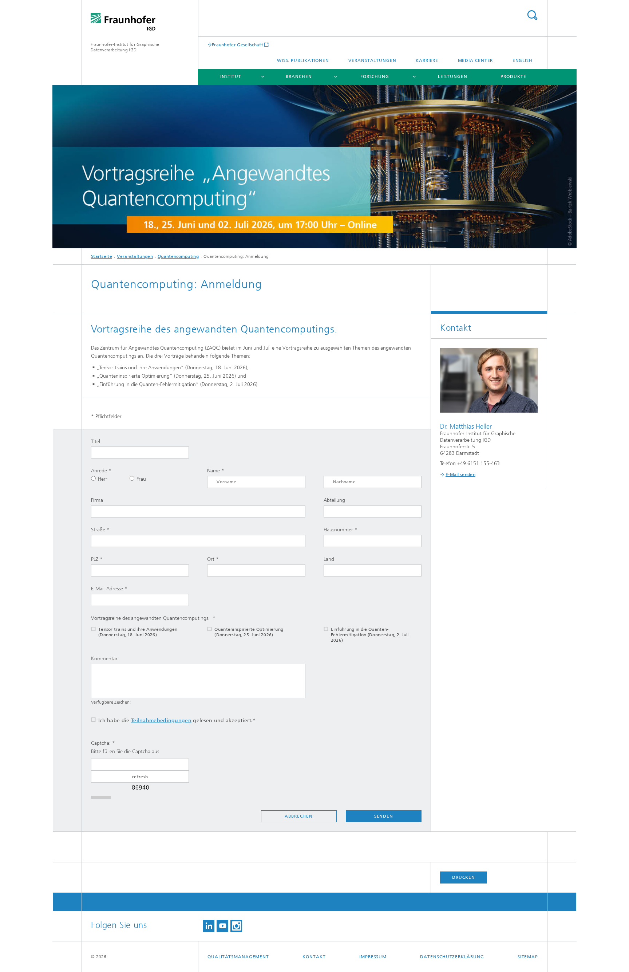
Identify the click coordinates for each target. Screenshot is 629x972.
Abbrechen (299, 816)
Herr (102, 479)
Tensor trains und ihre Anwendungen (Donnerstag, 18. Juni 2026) (137, 632)
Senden (383, 816)
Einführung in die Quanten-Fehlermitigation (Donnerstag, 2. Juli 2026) (370, 635)
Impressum (373, 956)
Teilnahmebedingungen (161, 720)
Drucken (463, 877)
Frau (141, 479)
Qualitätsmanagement (238, 956)
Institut (230, 76)
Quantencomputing (178, 256)
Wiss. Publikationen (303, 60)
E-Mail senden (460, 474)
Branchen (299, 76)
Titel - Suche (532, 15)
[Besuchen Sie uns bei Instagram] (236, 926)
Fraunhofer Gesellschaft (237, 44)
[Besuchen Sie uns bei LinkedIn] (208, 926)
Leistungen (452, 76)
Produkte (513, 76)
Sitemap (528, 956)
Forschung (374, 76)
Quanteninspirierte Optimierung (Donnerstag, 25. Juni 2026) (248, 632)
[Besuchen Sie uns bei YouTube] (222, 926)
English (523, 60)
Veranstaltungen (372, 60)
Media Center (475, 60)
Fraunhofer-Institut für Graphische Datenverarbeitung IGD (125, 47)
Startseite (101, 256)
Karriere (427, 60)
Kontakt (313, 956)
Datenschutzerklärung (452, 956)
